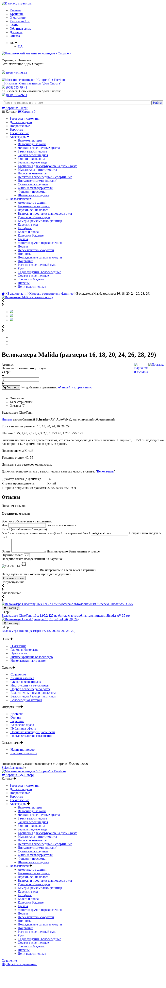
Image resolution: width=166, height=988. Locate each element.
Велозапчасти (20, 199)
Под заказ (12, 387)
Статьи (14, 25)
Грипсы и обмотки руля (34, 217)
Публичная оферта (23, 728)
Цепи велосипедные (32, 286)
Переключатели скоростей (36, 250)
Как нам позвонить (23, 753)
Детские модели (21, 122)
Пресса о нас (19, 653)
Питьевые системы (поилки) (37, 180)
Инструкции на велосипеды (29, 685)
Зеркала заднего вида (32, 162)
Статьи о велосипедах (25, 681)
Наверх (29, 775)
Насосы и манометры (32, 173)
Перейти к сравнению (21, 964)
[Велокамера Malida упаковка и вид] (27, 297)
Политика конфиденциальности (32, 732)
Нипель (7, 419)
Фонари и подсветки (32, 191)
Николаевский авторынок (28, 660)
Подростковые (20, 126)
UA (20, 46)
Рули (21, 268)
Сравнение (18, 674)
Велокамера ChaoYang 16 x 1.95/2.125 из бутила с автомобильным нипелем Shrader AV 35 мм (66, 615)
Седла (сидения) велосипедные (39, 272)
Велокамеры (105, 471)
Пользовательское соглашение (31, 735)
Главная (15, 10)
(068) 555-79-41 (16, 87)
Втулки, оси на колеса (33, 210)
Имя (5, 525)
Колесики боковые (31, 235)
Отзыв (6, 551)
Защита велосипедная (33, 155)
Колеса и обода (28, 231)
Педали (23, 246)
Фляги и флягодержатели (35, 188)
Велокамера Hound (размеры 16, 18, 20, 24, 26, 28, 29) (38, 630)
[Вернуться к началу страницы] (17, 3)
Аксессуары (18, 136)
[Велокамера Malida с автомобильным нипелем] (11, 316)
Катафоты (25, 228)
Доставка (16, 32)
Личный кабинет (22, 678)
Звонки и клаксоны (31, 158)
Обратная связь (20, 28)
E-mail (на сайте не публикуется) (46, 531)
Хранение (16, 14)
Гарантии (17, 721)
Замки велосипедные (32, 151)
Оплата (15, 36)
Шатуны (24, 283)
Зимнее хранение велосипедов (31, 657)
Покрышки (25, 261)
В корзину (12, 608)
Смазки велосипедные (33, 275)
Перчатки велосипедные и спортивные (45, 177)
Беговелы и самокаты (24, 118)
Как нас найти (20, 21)
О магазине (18, 17)
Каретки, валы (28, 224)
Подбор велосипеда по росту (30, 689)
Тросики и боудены (31, 279)
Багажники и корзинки (34, 206)
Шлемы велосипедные (33, 195)
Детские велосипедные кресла (39, 147)
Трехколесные (19, 133)
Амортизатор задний (32, 202)
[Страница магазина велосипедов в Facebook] (34, 79)
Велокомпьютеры (30, 140)
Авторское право (22, 724)
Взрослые (16, 129)
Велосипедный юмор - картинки (33, 696)
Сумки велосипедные (33, 184)
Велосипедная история (26, 700)
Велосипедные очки (32, 144)
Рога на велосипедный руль (37, 264)
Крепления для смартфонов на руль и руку (47, 166)
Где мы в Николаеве (24, 649)
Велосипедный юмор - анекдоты (33, 692)
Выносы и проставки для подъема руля (45, 213)
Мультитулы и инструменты (37, 169)
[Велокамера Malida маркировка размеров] (11, 320)
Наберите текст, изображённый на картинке (32, 559)
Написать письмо (22, 749)
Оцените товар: (12, 555)
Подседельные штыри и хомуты (40, 257)
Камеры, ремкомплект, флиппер (40, 221)
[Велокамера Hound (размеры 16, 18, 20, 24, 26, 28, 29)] (40, 619)
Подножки (25, 253)
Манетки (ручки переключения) (40, 242)
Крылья (23, 239)
